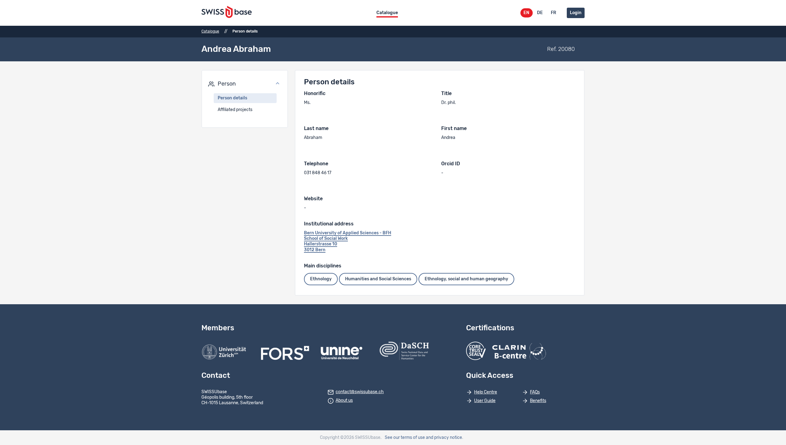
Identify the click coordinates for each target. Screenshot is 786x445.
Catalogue (387, 13)
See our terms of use (405, 437)
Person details (232, 98)
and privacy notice (444, 437)
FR (553, 13)
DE (540, 13)
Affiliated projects (235, 110)
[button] (244, 84)
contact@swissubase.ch (360, 392)
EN (526, 13)
